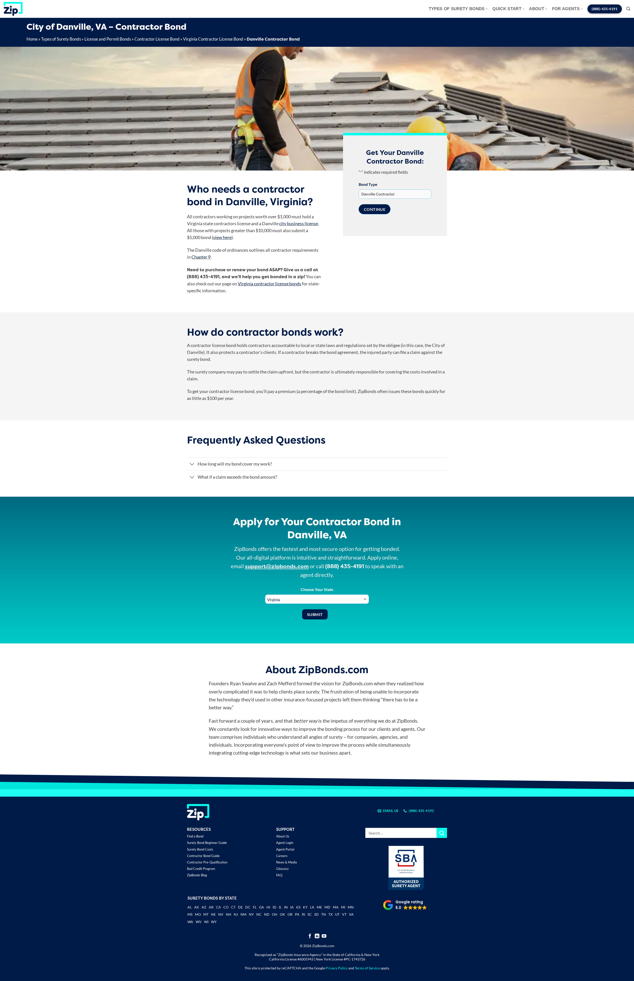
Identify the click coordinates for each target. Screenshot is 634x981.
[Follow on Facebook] (310, 936)
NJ (236, 914)
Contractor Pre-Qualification (207, 862)
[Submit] (442, 833)
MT (206, 914)
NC (259, 914)
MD (327, 907)
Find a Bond (195, 836)
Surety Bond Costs (200, 849)
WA (190, 922)
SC (310, 914)
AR (211, 907)
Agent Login (284, 843)
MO (198, 914)
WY (214, 922)
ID (274, 907)
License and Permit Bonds (107, 39)
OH (274, 914)
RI (303, 914)
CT (233, 907)
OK (282, 914)
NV (220, 914)
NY (251, 914)
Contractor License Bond (157, 39)
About (536, 8)
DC (247, 907)
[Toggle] (192, 464)
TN (323, 914)
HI (268, 907)
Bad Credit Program (201, 869)
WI (206, 922)
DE (240, 907)
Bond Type (368, 184)
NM (243, 914)
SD (316, 914)
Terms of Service (367, 968)
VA (351, 914)
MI (343, 907)
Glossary (282, 869)
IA (292, 907)
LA (312, 907)
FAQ (279, 875)
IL (280, 907)
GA (261, 907)
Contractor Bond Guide (203, 856)
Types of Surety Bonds (457, 8)
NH (228, 914)
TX (330, 914)
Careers (282, 856)
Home (32, 39)
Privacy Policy (337, 968)
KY (305, 907)
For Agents (566, 8)
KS (298, 907)
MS (189, 914)
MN (351, 907)
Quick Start (506, 8)
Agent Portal (285, 849)
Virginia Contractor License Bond (213, 39)
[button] (628, 9)
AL (189, 907)
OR (290, 914)
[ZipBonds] (13, 9)
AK (196, 907)
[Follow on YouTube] (324, 936)
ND (266, 914)
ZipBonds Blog (197, 875)
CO (226, 907)
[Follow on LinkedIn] (317, 936)
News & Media (286, 862)
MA (336, 907)
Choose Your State (317, 589)
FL (255, 907)
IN (286, 907)
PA (297, 914)
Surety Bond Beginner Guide (207, 843)
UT (337, 914)
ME (319, 907)
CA (218, 907)
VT (344, 914)
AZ (204, 907)
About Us (282, 836)
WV (199, 922)
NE (213, 914)
